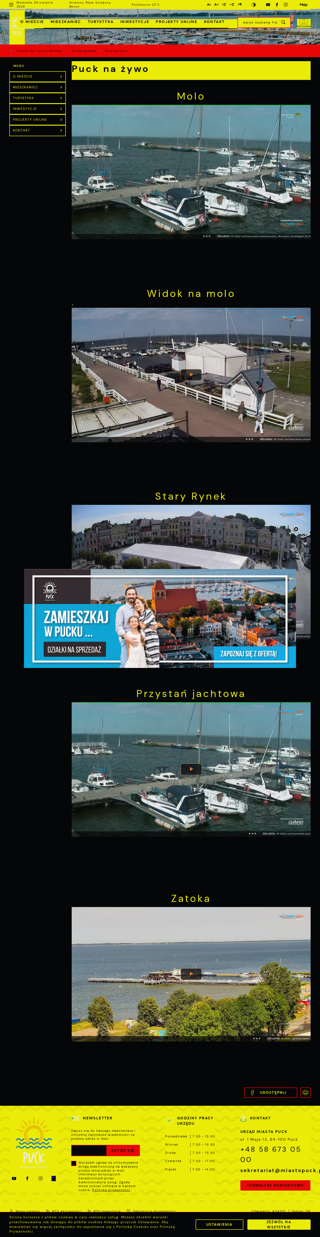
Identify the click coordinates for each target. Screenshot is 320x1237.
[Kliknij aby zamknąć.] (295, 529)
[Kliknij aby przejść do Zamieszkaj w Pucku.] (160, 618)
